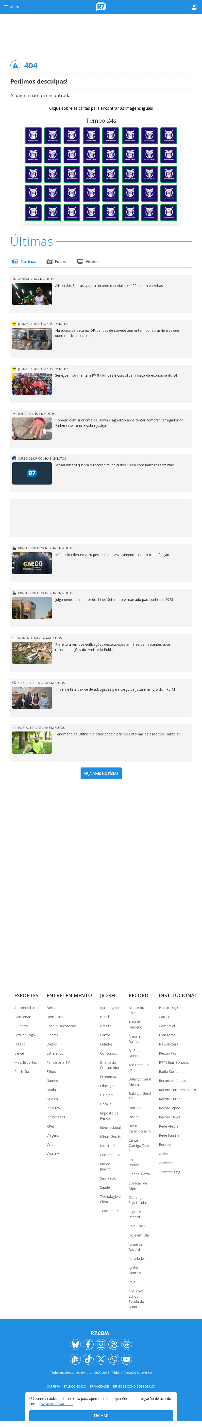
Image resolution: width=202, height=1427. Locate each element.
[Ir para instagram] (101, 1344)
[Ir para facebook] (88, 1344)
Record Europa (171, 1098)
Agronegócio (110, 1007)
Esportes (26, 995)
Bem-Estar (55, 1016)
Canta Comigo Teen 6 (139, 1145)
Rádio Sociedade (172, 1071)
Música (52, 1098)
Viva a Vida (55, 1153)
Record (139, 995)
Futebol (20, 1044)
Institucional (178, 995)
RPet (50, 1126)
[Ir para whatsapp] (113, 1359)
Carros (105, 1035)
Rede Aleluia (168, 1126)
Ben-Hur (135, 1107)
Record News (169, 1117)
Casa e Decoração (61, 1026)
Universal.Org (169, 1171)
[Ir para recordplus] (75, 1359)
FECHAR (101, 1415)
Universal (166, 1162)
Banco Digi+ (169, 1007)
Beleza (52, 1007)
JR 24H (107, 995)
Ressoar (165, 1144)
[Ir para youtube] (126, 1359)
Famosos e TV (58, 1062)
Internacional (110, 1127)
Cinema (53, 1035)
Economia (108, 1076)
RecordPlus (168, 1053)
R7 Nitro (53, 1108)
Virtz (50, 1144)
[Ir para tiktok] (88, 1359)
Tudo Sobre (109, 1210)
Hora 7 (105, 1104)
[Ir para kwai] (113, 1344)
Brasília (106, 1026)
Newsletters (168, 1044)
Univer (164, 1153)
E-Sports (21, 1026)
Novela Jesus (139, 1258)
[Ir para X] (101, 1359)
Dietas (52, 1044)
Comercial (167, 1026)
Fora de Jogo (24, 1035)
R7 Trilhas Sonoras (174, 1062)
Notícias (28, 261)
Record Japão (169, 1108)
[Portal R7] (101, 6)
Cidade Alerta (139, 1174)
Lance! (19, 1053)
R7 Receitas (56, 1117)
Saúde (105, 1187)
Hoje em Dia (139, 1235)
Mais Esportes (25, 1062)
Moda (51, 1089)
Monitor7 (107, 1145)
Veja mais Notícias (101, 773)
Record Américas (172, 1080)
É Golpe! (106, 1095)
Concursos (108, 1053)
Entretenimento (69, 995)
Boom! (134, 1116)
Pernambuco (110, 1154)
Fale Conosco (75, 1386)
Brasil (104, 1016)
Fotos (60, 261)
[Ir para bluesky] (75, 1344)
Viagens (53, 1135)
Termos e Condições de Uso (134, 1386)
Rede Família (169, 1135)
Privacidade (99, 1386)
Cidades (106, 1044)
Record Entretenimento (177, 1089)
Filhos (51, 1071)
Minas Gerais (110, 1136)
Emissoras (167, 1035)
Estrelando (55, 1053)
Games (52, 1080)
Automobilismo (26, 1007)
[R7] (101, 1333)
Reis (132, 1282)
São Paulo (108, 1178)
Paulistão (21, 1071)
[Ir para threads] (126, 1344)
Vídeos (92, 261)
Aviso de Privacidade (57, 1403)
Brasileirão (22, 1016)
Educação (108, 1085)
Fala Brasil (137, 1226)
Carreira (165, 1016)
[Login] (194, 7)
